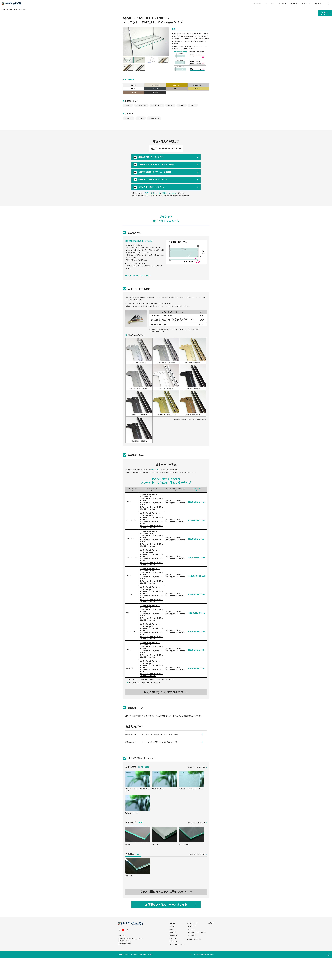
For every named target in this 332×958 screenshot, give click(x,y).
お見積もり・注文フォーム (325, 13)
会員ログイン (318, 3)
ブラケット (128, 118)
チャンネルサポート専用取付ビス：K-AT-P (151, 504)
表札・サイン (173, 941)
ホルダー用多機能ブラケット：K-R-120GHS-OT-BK (150, 588)
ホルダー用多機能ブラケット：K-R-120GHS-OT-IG (150, 606)
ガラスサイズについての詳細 (138, 275)
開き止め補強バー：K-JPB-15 (175, 503)
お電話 (164, 193)
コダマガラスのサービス (194, 939)
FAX (169, 193)
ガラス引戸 (173, 932)
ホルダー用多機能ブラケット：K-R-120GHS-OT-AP (150, 532)
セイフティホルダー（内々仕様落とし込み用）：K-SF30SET (151, 508)
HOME (3, 9)
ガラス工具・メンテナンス (177, 944)
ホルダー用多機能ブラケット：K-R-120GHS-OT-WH (150, 569)
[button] (166, 41)
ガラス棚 (9, 9)
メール (174, 193)
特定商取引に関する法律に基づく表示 (142, 954)
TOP (328, 955)
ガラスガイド (192, 929)
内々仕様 (141, 118)
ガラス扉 (172, 926)
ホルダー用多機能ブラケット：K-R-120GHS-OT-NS (150, 514)
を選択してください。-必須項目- (157, 164)
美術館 (181, 105)
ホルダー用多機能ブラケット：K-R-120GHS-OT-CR (150, 495)
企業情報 (211, 923)
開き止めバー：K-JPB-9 (173, 501)
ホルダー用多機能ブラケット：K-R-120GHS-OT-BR (150, 643)
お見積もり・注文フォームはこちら (166, 904)
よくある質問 (192, 935)
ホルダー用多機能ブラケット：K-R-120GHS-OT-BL (150, 662)
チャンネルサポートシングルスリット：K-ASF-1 (151, 500)
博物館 (193, 105)
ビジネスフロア (141, 105)
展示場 (170, 105)
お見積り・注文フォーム (152, 193)
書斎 (127, 105)
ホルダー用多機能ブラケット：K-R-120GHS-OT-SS (150, 551)
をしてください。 (151, 157)
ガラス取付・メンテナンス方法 (197, 932)
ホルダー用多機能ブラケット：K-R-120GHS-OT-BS (150, 625)
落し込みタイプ (154, 118)
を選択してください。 (153, 179)
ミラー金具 (173, 938)
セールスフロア (157, 105)
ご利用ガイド (192, 926)
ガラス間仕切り (174, 935)
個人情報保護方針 (123, 954)
